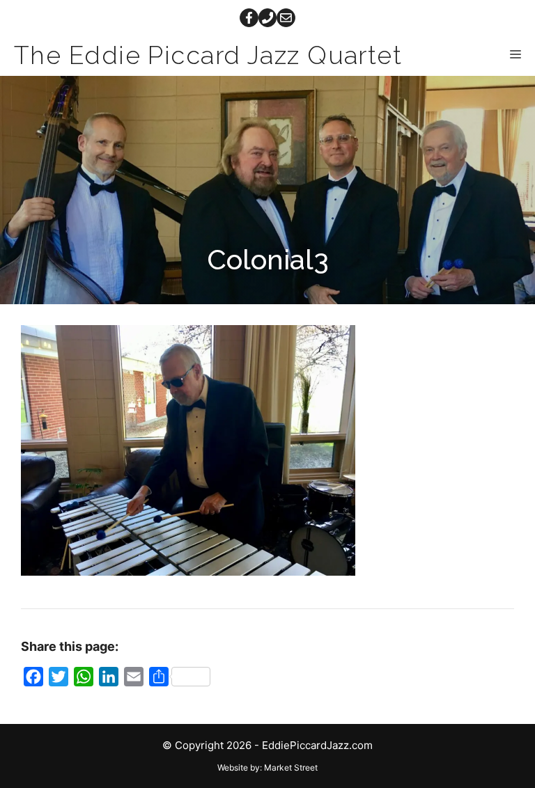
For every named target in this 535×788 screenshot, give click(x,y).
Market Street (291, 767)
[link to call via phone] (267, 17)
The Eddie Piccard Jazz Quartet (208, 55)
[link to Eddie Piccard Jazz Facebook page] (249, 17)
